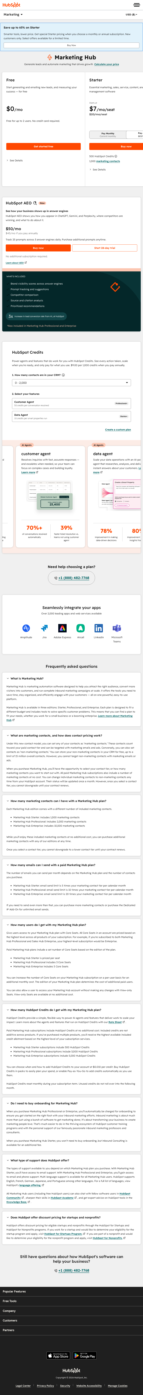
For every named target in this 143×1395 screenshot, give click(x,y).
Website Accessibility (89, 1385)
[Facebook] (49, 1342)
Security (65, 1385)
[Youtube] (65, 1342)
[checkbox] (71, 403)
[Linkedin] (82, 1342)
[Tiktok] (99, 1342)
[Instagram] (57, 1342)
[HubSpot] (11, 5)
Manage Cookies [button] (117, 1385)
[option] (130, 14)
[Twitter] (74, 1342)
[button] (43, 160)
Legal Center (23, 1385)
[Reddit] (91, 1342)
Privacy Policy (45, 1385)
